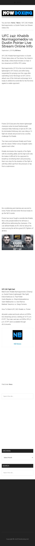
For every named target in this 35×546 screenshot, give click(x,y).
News (10, 384)
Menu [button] (19, 2)
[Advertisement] (17, 104)
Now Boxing (17, 13)
